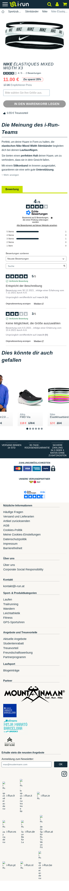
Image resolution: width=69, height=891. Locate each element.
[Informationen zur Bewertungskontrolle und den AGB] (51, 218)
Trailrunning (10, 604)
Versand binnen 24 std (11, 446)
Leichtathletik (11, 613)
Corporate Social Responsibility (23, 569)
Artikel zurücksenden (16, 521)
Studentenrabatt (13, 643)
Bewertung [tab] (12, 189)
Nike (44, 11)
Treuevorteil (10, 648)
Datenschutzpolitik (15, 539)
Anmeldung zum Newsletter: (18, 759)
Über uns (9, 565)
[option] (34, 36)
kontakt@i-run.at (13, 586)
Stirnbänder (32, 11)
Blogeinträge (11, 670)
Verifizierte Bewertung (18, 281)
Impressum (10, 543)
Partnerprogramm (14, 657)
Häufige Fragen (13, 512)
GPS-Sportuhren (14, 622)
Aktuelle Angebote (14, 639)
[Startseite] (3, 11)
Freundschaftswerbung (18, 652)
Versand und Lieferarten (18, 516)
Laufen (7, 599)
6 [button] (44, 431)
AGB (6, 525)
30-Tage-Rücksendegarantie (35, 446)
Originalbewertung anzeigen (18, 304)
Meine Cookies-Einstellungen (22, 534)
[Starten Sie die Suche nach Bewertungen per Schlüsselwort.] (64, 266)
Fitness (8, 617)
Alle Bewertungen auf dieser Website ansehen (37, 225)
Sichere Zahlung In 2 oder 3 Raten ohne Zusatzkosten (57, 450)
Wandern (9, 608)
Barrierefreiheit (12, 548)
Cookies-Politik (12, 530)
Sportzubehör (15, 11)
